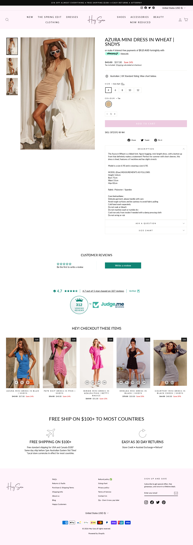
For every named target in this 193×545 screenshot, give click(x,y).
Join (115, 512)
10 (130, 90)
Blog (54, 500)
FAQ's (54, 479)
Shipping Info (57, 492)
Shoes (121, 17)
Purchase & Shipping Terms (63, 487)
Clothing (53, 22)
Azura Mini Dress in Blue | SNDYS (22, 392)
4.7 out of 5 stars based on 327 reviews (103, 290)
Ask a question (146, 223)
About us (55, 496)
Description (146, 149)
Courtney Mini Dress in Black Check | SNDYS (170, 392)
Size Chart (146, 230)
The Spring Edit (50, 17)
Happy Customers (59, 504)
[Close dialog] (190, 477)
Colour (112, 98)
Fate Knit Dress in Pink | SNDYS (59, 392)
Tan (109, 104)
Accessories (140, 17)
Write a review (123, 265)
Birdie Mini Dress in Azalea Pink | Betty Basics (96, 393)
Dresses (72, 17)
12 (138, 90)
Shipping (119, 65)
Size (113, 84)
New (30, 17)
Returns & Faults (58, 483)
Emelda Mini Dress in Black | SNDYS (133, 392)
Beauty (158, 17)
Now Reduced (140, 22)
